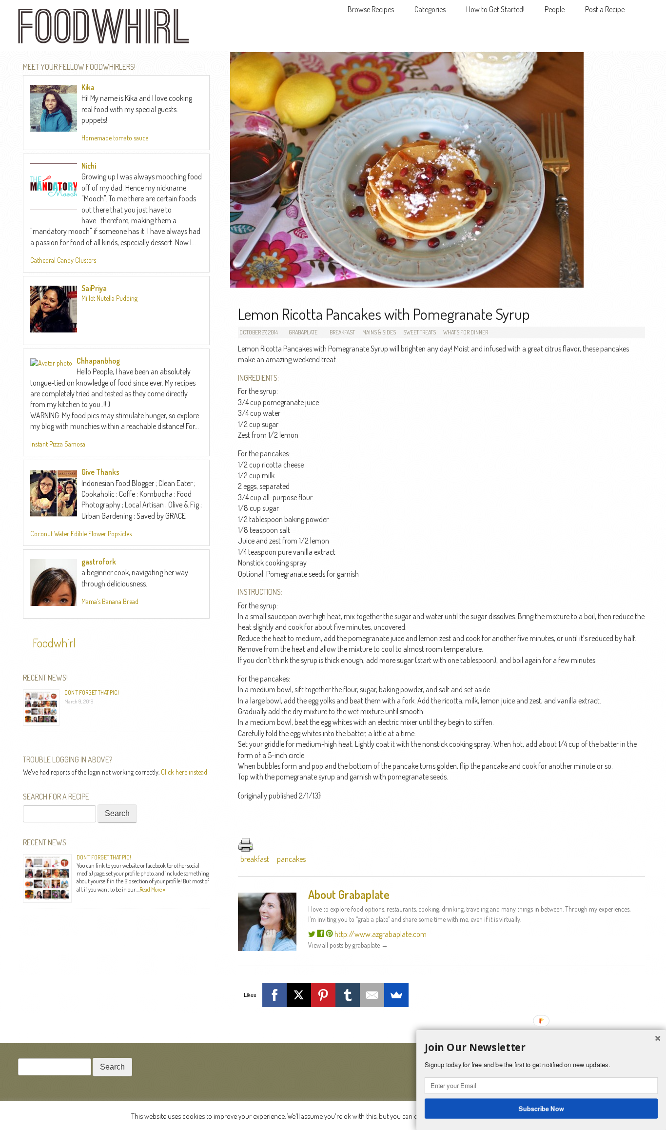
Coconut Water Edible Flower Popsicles (81, 533)
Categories (430, 9)
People (555, 9)
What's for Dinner (465, 332)
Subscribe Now (541, 1108)
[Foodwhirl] (103, 29)
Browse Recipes (371, 9)
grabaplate (303, 332)
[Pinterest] (323, 995)
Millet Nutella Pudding (109, 298)
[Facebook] (274, 995)
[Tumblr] (347, 995)
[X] (299, 995)
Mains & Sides (379, 332)
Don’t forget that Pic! (91, 692)
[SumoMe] (396, 995)
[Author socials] (311, 934)
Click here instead (184, 772)
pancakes (291, 859)
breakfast (254, 859)
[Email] (372, 995)
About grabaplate (349, 894)
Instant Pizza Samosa (57, 444)
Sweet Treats (419, 332)
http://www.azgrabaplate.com (380, 934)
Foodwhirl (54, 642)
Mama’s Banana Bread (109, 601)
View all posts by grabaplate (348, 945)
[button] (541, 1047)
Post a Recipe (605, 9)
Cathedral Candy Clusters (63, 260)
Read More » (152, 889)
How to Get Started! (495, 9)
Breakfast (342, 332)
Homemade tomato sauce (114, 138)
